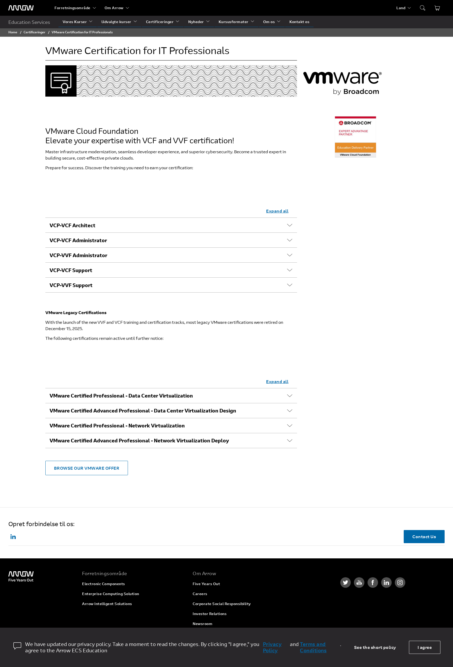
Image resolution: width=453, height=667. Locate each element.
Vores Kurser (75, 21)
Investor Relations (209, 613)
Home (12, 32)
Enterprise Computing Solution (110, 593)
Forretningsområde (72, 7)
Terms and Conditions (313, 647)
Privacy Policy (272, 647)
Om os (269, 21)
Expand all (277, 211)
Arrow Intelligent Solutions (107, 603)
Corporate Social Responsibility (222, 603)
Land (400, 7)
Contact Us (424, 536)
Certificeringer (160, 21)
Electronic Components (103, 583)
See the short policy (375, 647)
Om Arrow (114, 7)
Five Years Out (206, 583)
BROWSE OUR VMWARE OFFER (87, 468)
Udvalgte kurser (116, 21)
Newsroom (202, 623)
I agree (425, 647)
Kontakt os (299, 21)
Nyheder (196, 21)
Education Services (29, 22)
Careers (200, 593)
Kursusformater (234, 21)
